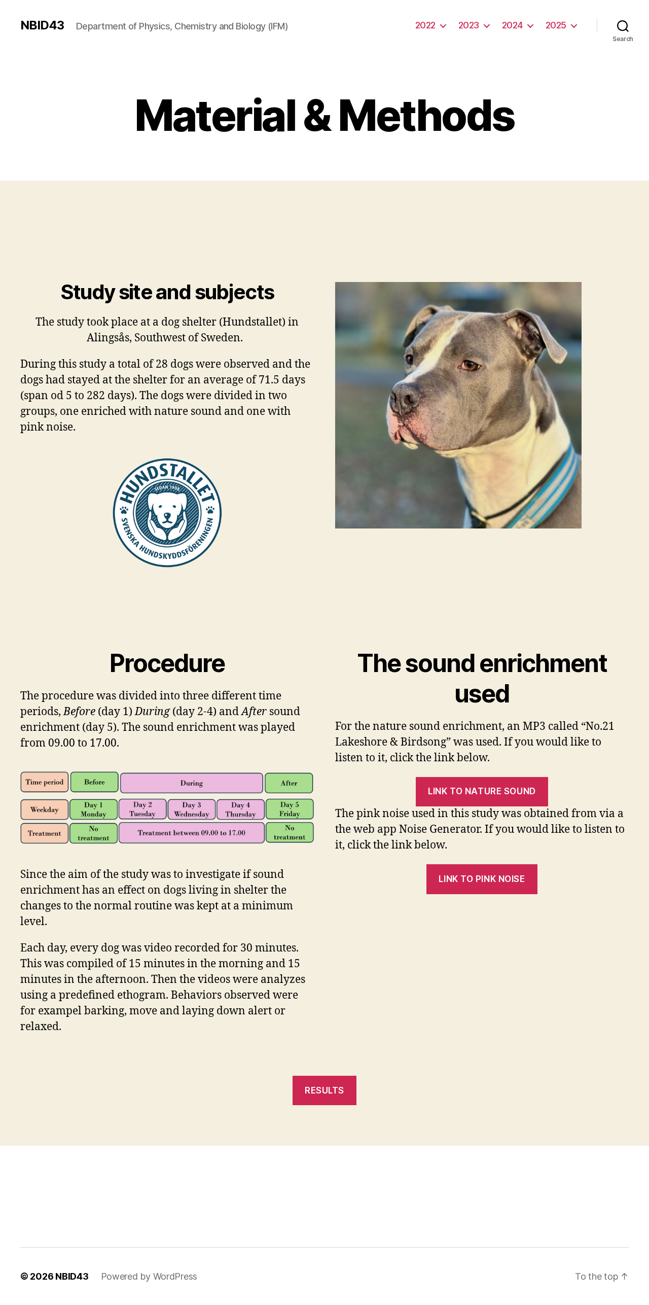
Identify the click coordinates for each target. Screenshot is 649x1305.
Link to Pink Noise (482, 879)
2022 (425, 25)
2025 (556, 25)
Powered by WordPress (149, 1276)
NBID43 (42, 25)
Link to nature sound (481, 791)
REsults (324, 1090)
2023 (468, 25)
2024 (512, 25)
